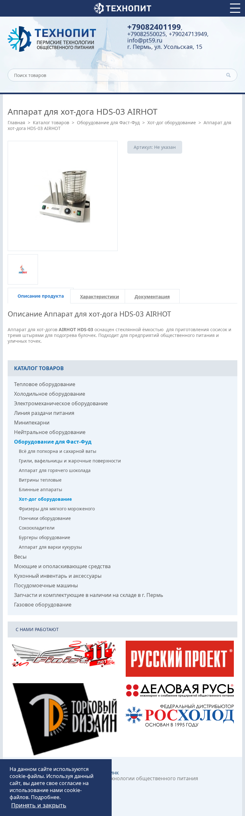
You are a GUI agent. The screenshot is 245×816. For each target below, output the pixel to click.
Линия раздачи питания (44, 412)
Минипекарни (31, 422)
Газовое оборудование (42, 604)
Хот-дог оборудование (171, 122)
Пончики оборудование (45, 518)
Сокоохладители (37, 528)
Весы (20, 556)
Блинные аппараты (40, 489)
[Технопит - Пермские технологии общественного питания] (62, 39)
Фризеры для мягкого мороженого (57, 509)
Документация (152, 297)
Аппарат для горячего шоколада (55, 470)
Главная (16, 122)
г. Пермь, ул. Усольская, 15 (164, 46)
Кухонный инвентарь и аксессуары (57, 575)
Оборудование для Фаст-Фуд (108, 122)
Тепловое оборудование (44, 384)
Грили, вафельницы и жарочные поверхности (70, 461)
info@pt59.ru (144, 40)
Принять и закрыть (38, 805)
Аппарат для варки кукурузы (50, 547)
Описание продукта (41, 296)
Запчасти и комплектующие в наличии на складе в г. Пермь (88, 595)
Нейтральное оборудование (49, 432)
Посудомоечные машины (46, 585)
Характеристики (99, 297)
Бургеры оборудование (44, 537)
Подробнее (45, 797)
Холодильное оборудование (49, 393)
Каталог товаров (51, 122)
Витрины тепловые (40, 480)
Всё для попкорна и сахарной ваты (57, 451)
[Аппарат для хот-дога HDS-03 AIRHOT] (63, 196)
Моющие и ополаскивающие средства (62, 566)
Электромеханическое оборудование (61, 403)
